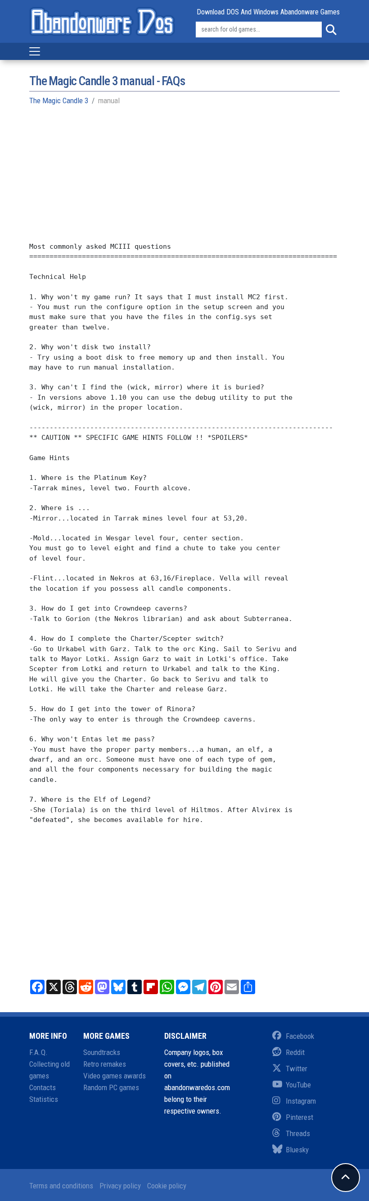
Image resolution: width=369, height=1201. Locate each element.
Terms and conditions (61, 1185)
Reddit (295, 1052)
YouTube (298, 1084)
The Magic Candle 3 (58, 100)
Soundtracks (101, 1052)
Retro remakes (104, 1064)
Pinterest (299, 1117)
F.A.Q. (38, 1052)
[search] (331, 29)
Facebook (300, 1036)
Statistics (43, 1099)
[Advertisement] (184, 178)
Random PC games (111, 1087)
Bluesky (297, 1149)
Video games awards (114, 1075)
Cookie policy (166, 1185)
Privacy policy (120, 1185)
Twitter (296, 1068)
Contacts (42, 1087)
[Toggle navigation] (34, 51)
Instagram (301, 1100)
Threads (298, 1133)
